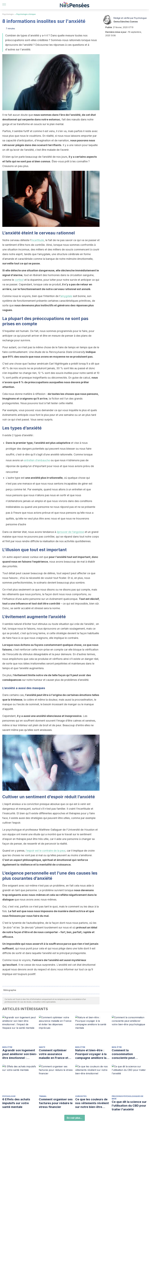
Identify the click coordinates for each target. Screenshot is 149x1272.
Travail (43, 1096)
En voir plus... (74, 1117)
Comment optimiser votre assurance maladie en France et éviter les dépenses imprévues (53, 1054)
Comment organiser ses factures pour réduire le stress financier (56, 1103)
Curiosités (80, 1096)
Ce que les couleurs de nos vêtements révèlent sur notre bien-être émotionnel (92, 1103)
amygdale (66, 296)
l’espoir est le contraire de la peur (45, 850)
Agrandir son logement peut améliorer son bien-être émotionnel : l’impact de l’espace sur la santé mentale (19, 1054)
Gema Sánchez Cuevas (125, 21)
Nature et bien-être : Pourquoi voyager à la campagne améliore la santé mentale (91, 1054)
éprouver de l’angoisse (70, 531)
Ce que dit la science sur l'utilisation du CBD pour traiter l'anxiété (129, 1105)
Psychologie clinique (26, 14)
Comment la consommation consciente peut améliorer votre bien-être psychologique (127, 1054)
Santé (42, 1047)
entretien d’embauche (37, 460)
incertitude (37, 240)
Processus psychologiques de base (127, 1097)
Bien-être (7, 1047)
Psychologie (8, 14)
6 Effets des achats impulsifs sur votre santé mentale (16, 1103)
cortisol (19, 279)
